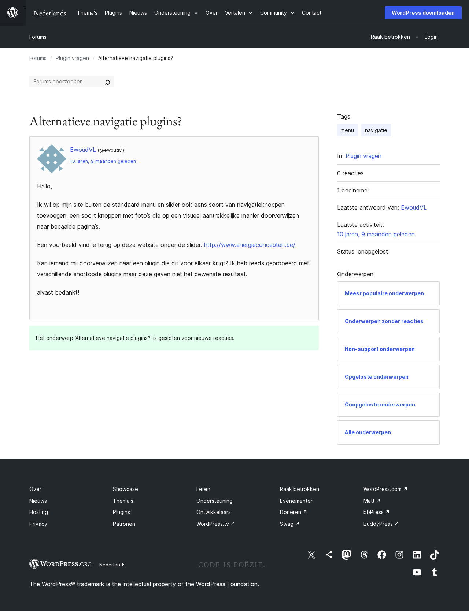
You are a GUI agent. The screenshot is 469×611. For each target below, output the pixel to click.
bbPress (376, 512)
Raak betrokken (299, 489)
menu (347, 130)
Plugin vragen (72, 58)
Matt (372, 501)
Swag (290, 524)
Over (35, 489)
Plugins (121, 512)
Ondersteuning (214, 501)
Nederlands (112, 564)
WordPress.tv (215, 524)
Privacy (38, 524)
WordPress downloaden (423, 13)
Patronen (124, 524)
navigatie (376, 130)
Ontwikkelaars (213, 512)
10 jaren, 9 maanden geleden (103, 161)
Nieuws (38, 501)
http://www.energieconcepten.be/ (249, 244)
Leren (203, 489)
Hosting (38, 512)
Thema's (123, 501)
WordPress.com (385, 489)
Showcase (125, 489)
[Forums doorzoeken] (107, 81)
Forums (38, 37)
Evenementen (297, 501)
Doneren (293, 512)
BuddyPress (381, 524)
